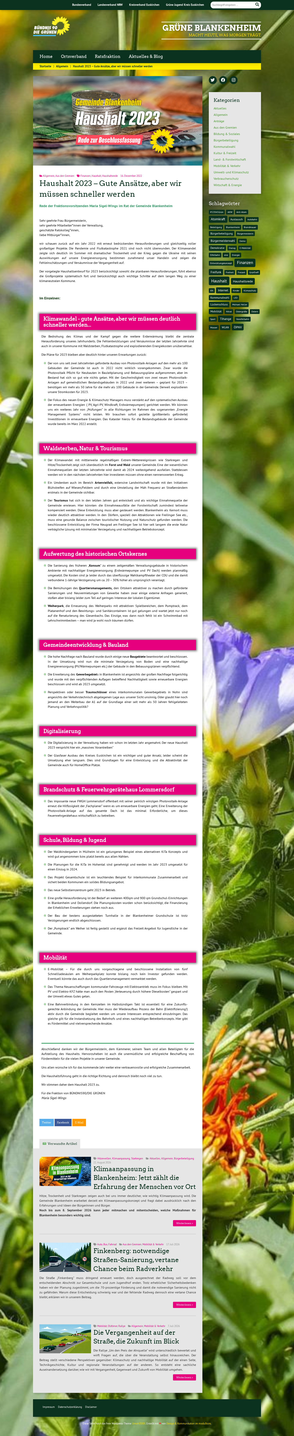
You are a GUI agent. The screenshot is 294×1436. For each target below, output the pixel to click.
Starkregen (137, 1158)
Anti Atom (241, 212)
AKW (230, 212)
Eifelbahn (215, 254)
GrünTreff (254, 272)
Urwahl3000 (138, 1423)
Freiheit (230, 272)
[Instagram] (234, 80)
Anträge (219, 121)
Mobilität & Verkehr (153, 1244)
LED (236, 297)
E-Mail (79, 1122)
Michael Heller (239, 304)
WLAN (225, 327)
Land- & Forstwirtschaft (230, 159)
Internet (223, 290)
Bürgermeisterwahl (223, 241)
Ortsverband (74, 56)
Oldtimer (112, 1326)
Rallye (121, 1326)
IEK (211, 290)
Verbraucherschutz (226, 179)
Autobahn (252, 219)
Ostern (254, 311)
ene (226, 254)
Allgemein (62, 66)
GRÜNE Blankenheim (211, 28)
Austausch (236, 219)
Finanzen (86, 175)
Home (46, 56)
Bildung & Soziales (227, 134)
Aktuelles (155, 1158)
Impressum (49, 1406)
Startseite (45, 66)
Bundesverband (81, 5)
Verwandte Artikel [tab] (62, 1144)
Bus (105, 1244)
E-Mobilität (245, 247)
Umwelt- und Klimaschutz (231, 172)
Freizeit (241, 272)
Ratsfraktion (107, 56)
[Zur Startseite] (51, 35)
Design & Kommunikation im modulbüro (188, 1423)
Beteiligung (216, 227)
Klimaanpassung (121, 1158)
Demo (242, 240)
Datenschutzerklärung (70, 1406)
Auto (99, 1244)
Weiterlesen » (184, 1223)
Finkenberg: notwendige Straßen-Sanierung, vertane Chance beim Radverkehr (136, 1260)
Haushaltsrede (110, 175)
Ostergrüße (241, 311)
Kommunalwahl (224, 147)
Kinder (236, 290)
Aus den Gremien (64, 175)
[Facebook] (223, 80)
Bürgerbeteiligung (184, 1158)
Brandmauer (250, 227)
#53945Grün (216, 212)
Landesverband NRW (110, 5)
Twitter (46, 1122)
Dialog (232, 247)
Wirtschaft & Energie (228, 185)
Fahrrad (112, 1244)
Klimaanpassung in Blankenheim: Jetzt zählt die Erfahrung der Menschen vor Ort (144, 1178)
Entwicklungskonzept (221, 263)
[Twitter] (213, 80)
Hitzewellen (104, 1158)
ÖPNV (238, 327)
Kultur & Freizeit (225, 153)
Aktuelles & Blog (146, 56)
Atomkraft (218, 219)
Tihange (225, 319)
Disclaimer (91, 1406)
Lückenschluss (219, 304)
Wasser (213, 327)
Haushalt (96, 175)
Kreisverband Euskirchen (144, 5)
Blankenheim (233, 227)
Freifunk (216, 272)
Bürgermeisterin (245, 233)
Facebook (63, 1122)
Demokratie (217, 248)
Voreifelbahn (242, 319)
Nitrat (229, 311)
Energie (236, 254)
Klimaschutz (250, 290)
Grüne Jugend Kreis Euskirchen (185, 5)
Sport (212, 319)
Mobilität (102, 1326)
